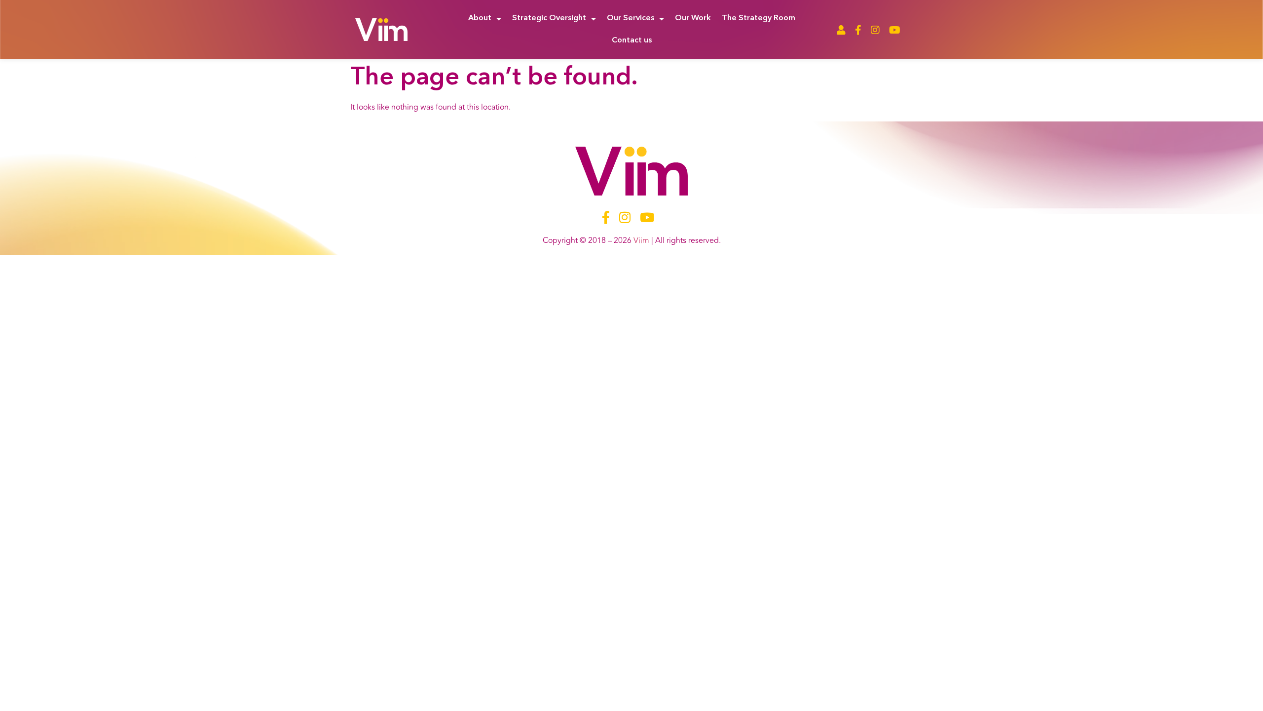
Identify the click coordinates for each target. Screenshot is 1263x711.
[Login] (841, 30)
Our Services (630, 18)
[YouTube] (894, 30)
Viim (641, 240)
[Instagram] (875, 30)
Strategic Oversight (549, 18)
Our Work (693, 18)
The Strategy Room (758, 18)
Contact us (632, 40)
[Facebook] (858, 30)
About (479, 18)
